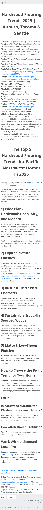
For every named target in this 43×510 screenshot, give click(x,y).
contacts (27, 507)
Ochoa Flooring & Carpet (11, 454)
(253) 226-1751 (35, 183)
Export (10, 497)
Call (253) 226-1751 (8, 470)
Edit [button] (2, 497)
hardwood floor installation (31, 241)
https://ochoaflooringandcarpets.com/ (21, 99)
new (4, 507)
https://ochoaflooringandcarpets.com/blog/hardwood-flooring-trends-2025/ (21, 71)
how (14, 507)
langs (20, 507)
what (9, 507)
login (35, 507)
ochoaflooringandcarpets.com (13, 185)
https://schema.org (18, 41)
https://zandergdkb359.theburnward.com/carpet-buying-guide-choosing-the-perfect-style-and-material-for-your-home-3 (20, 275)
